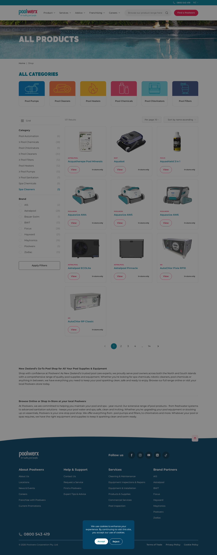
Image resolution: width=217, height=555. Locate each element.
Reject (116, 541)
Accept (101, 541)
